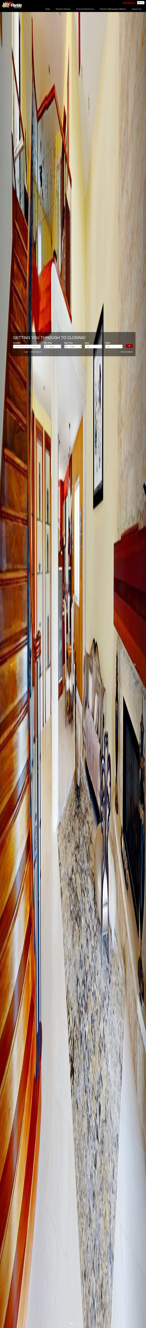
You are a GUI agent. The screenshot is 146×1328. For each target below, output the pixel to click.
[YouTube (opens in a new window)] (131, 3)
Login (26, 352)
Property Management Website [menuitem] (113, 9)
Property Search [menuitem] (63, 9)
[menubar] (93, 9)
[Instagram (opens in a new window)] (134, 3)
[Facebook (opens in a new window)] (124, 3)
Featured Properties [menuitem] (85, 9)
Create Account (36, 352)
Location (16, 343)
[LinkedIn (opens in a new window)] (129, 3)
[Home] (12, 4)
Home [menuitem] (48, 9)
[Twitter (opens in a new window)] (126, 3)
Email (141, 3)
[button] (129, 346)
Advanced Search (127, 352)
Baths (107, 343)
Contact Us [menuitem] (136, 9)
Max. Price (68, 343)
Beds (87, 343)
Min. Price (48, 343)
